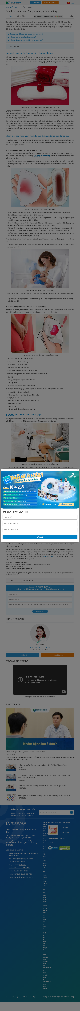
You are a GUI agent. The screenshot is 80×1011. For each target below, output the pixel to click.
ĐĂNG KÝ (40, 537)
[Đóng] (76, 471)
